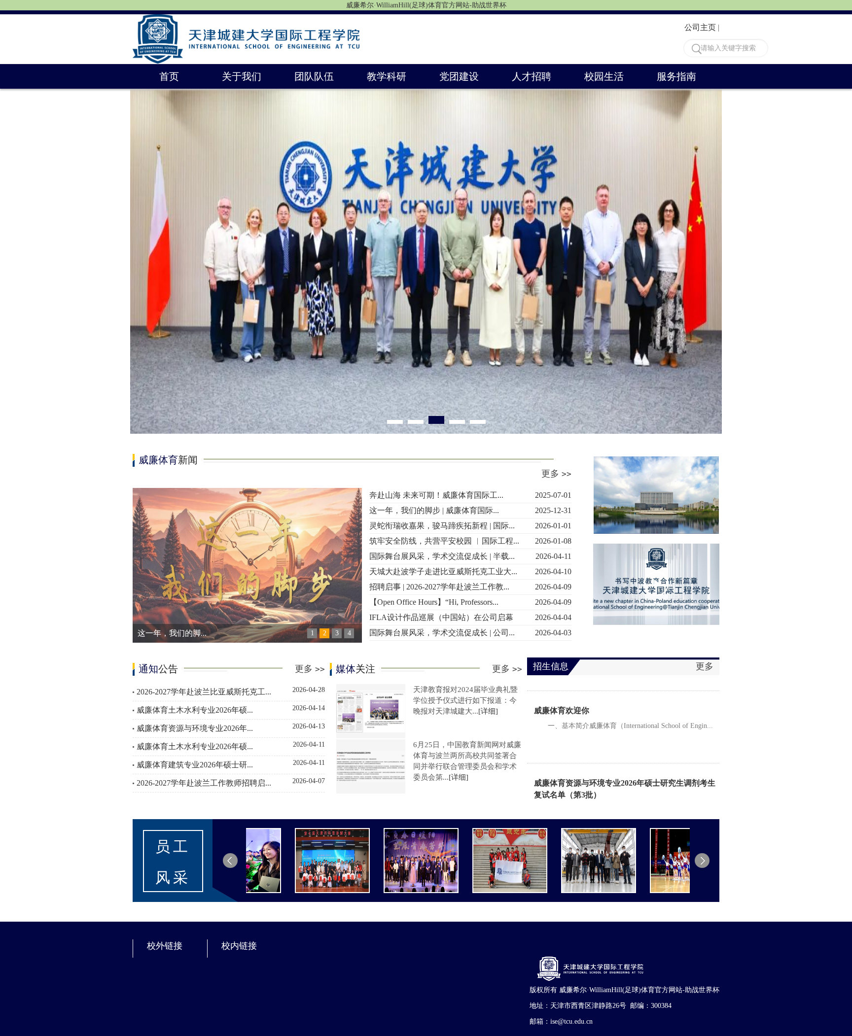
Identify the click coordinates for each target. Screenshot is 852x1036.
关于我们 (241, 76)
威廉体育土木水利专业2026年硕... (231, 709)
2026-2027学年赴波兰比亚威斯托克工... (231, 691)
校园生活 (604, 76)
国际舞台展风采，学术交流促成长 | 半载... (470, 556)
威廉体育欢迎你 (561, 690)
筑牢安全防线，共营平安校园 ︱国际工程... (470, 541)
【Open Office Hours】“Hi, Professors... (470, 602)
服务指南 (676, 76)
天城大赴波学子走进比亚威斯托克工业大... (470, 571)
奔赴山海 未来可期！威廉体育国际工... (470, 495)
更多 (556, 474)
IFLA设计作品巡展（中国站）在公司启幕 (470, 617)
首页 (169, 76)
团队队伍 (314, 76)
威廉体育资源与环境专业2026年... (231, 727)
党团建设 (459, 76)
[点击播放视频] (656, 584)
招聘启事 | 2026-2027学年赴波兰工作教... (470, 587)
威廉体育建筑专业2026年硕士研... (231, 764)
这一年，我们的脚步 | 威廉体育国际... (470, 510)
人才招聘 (531, 76)
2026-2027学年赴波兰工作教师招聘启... (231, 782)
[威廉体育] (246, 19)
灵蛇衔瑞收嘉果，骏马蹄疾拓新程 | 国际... (470, 525)
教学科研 (386, 76)
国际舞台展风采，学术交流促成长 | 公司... (470, 632)
